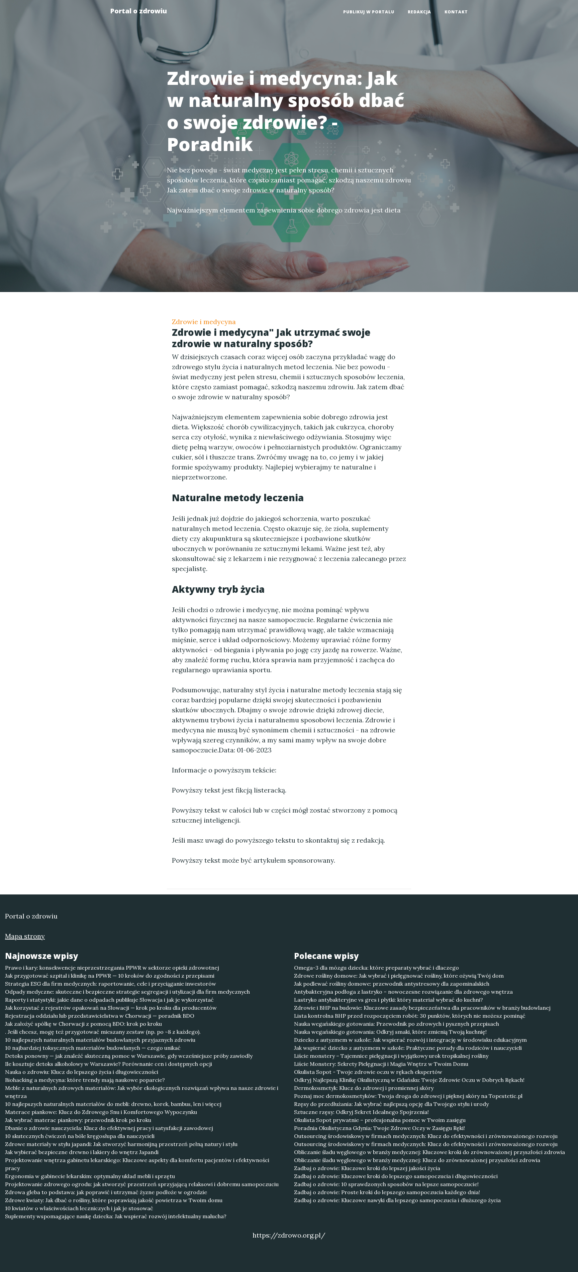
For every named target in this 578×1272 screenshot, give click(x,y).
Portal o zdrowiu (138, 10)
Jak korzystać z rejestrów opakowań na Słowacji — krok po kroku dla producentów (111, 1007)
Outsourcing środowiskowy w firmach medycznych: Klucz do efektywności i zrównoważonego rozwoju (426, 1136)
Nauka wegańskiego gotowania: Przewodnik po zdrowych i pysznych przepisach (396, 1023)
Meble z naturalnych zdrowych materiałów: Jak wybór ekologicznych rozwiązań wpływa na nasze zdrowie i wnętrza (141, 1092)
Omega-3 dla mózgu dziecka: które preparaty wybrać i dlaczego (376, 967)
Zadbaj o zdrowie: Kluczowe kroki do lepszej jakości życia (367, 1168)
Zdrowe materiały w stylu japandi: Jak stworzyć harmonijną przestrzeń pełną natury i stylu (121, 1144)
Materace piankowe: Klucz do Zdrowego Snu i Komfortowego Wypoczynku (101, 1112)
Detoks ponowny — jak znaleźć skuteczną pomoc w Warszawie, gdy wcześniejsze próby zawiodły (129, 1055)
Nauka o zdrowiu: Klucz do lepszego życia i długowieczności (81, 1072)
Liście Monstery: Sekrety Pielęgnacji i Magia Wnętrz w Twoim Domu (381, 1064)
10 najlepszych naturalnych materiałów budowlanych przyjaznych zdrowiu (100, 1039)
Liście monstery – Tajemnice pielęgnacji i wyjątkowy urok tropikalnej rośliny (391, 1055)
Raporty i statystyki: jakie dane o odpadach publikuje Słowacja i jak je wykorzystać (109, 999)
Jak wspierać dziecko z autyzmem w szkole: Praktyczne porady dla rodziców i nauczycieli (408, 1047)
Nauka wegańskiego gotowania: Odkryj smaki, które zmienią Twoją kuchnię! (390, 1031)
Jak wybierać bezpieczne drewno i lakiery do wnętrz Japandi (82, 1152)
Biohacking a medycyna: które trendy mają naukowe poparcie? (85, 1080)
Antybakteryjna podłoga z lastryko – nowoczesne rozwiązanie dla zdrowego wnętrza (403, 991)
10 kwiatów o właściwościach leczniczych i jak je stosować (79, 1208)
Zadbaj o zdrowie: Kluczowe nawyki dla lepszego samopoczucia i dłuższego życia (397, 1200)
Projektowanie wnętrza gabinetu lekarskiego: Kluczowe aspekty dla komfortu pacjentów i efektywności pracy (137, 1164)
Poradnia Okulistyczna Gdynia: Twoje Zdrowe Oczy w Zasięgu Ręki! (379, 1128)
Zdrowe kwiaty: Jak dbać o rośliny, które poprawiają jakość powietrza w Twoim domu (113, 1200)
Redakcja (419, 12)
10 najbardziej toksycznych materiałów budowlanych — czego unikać (93, 1047)
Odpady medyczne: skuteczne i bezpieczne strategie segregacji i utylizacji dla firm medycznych (127, 991)
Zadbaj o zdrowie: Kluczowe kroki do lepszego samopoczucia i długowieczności (396, 1176)
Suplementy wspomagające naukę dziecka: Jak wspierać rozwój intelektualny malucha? (115, 1216)
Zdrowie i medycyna (204, 321)
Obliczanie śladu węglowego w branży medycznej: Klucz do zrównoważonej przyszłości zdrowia (417, 1160)
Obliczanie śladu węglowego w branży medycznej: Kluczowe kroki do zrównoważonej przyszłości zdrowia (429, 1152)
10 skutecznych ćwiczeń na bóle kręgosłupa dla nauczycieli (80, 1136)
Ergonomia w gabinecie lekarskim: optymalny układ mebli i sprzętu (90, 1176)
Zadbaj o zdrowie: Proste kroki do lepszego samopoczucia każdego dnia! (387, 1192)
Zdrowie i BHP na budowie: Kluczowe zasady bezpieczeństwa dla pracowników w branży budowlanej (422, 1007)
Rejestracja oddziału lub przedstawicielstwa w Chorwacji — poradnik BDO (99, 1015)
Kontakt (456, 12)
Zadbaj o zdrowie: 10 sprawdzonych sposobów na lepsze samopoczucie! (386, 1184)
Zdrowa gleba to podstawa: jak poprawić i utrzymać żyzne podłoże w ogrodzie (106, 1192)
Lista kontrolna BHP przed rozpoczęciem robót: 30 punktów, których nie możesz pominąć (409, 1015)
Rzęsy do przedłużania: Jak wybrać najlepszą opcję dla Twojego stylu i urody (391, 1104)
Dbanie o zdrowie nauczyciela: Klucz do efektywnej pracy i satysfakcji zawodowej (109, 1128)
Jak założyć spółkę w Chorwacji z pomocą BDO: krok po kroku (83, 1023)
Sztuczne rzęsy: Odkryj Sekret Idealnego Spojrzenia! (361, 1112)
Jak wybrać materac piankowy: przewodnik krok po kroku (78, 1120)
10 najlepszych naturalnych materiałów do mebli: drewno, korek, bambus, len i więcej (113, 1104)
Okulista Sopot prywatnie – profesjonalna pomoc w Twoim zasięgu (380, 1120)
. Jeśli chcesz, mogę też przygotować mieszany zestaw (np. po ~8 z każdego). (103, 1031)
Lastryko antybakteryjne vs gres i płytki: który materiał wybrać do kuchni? (388, 999)
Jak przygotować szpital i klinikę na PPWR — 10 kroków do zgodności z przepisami (109, 975)
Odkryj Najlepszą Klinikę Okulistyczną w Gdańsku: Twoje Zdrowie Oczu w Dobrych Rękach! (409, 1080)
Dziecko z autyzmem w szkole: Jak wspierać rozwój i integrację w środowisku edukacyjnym (410, 1039)
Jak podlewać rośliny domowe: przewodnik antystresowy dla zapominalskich (391, 983)
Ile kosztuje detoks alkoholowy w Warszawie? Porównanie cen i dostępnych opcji (108, 1064)
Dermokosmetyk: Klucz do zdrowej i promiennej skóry (364, 1088)
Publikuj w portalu (368, 12)
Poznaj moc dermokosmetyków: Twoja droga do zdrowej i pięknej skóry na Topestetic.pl (408, 1096)
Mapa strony (25, 936)
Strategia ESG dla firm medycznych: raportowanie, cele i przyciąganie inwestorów (110, 983)
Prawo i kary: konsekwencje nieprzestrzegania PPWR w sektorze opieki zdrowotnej (112, 967)
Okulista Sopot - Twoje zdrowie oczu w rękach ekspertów (368, 1072)
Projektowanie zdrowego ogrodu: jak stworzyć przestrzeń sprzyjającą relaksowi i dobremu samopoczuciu (142, 1184)
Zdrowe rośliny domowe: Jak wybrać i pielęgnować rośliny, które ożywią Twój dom (399, 975)
